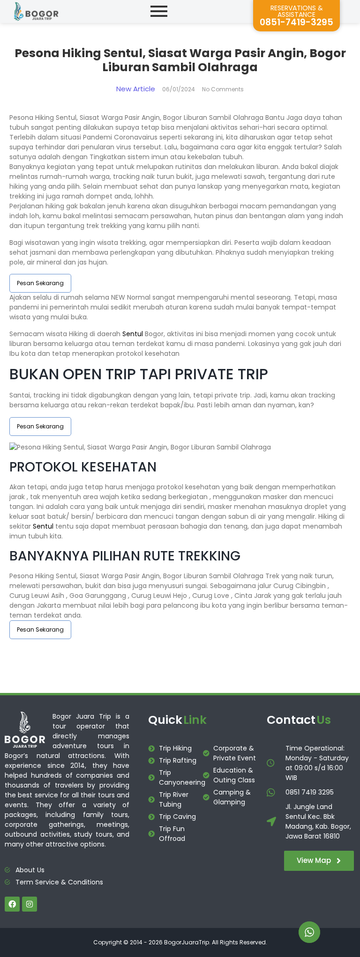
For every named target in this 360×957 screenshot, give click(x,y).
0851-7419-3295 (296, 22)
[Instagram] (29, 904)
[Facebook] (12, 904)
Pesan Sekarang (40, 283)
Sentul (132, 334)
